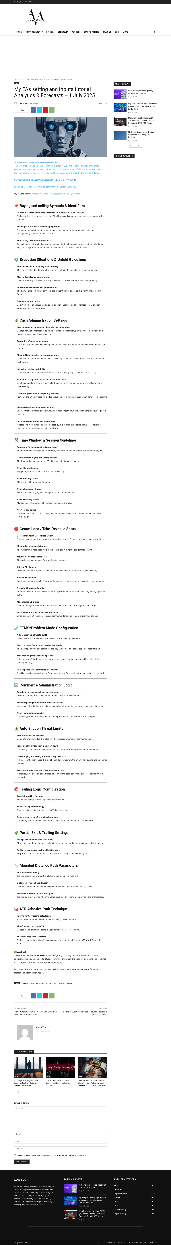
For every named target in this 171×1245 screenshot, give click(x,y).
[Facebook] (33, 110)
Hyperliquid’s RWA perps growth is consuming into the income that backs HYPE (142, 106)
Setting (61, 983)
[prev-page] (16, 1092)
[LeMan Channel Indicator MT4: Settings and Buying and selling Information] (60, 1067)
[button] (153, 32)
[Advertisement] (85, 55)
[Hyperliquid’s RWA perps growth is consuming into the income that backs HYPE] (120, 107)
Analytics (25, 983)
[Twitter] (39, 110)
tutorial (69, 983)
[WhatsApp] (52, 110)
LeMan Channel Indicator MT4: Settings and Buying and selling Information (58, 1083)
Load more (134, 145)
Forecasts (40, 983)
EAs (32, 983)
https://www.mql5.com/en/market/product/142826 (52, 187)
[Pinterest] (45, 110)
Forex (23, 79)
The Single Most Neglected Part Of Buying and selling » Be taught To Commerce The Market (27, 1083)
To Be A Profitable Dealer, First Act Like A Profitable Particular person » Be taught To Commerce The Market (91, 1083)
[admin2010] (16, 103)
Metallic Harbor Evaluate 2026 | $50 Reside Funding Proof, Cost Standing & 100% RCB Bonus (141, 120)
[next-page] (20, 1092)
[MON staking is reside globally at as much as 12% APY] (120, 94)
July (54, 983)
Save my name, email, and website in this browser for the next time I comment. (52, 1155)
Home (16, 79)
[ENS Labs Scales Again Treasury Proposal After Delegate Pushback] (120, 135)
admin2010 (24, 103)
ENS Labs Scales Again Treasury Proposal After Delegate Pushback (141, 134)
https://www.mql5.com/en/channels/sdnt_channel (56, 193)
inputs (48, 983)
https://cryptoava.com (43, 1031)
